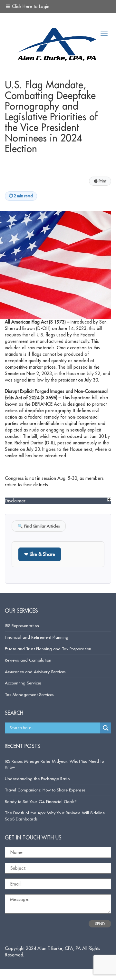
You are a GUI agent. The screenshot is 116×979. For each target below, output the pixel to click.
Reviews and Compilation (28, 660)
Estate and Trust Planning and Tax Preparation (48, 648)
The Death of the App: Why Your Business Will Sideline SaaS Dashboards (55, 815)
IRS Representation (22, 625)
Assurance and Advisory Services (35, 671)
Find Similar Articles (39, 525)
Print (100, 181)
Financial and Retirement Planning (36, 637)
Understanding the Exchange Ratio (37, 778)
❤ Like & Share (39, 554)
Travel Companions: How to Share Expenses (45, 789)
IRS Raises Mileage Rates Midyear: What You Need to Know (54, 764)
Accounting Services (23, 682)
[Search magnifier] (105, 727)
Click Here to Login (30, 6)
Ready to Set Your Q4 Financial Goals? (41, 801)
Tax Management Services (29, 694)
